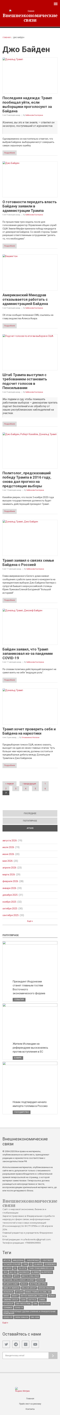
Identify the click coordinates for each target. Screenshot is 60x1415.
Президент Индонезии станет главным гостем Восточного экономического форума (29, 987)
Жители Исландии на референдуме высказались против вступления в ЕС (30, 1047)
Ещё (29, 921)
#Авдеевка (18, 1260)
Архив (42, 828)
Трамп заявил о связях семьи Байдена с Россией (28, 562)
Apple (17, 1276)
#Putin (7, 1260)
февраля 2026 (10, 881)
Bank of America (12, 1288)
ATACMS (40, 1280)
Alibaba (35, 1272)
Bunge (52, 1296)
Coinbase (8, 1308)
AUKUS (24, 1284)
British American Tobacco (33, 1296)
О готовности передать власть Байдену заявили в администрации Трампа (29, 206)
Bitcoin (19, 1292)
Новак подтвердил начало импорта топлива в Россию (30, 1104)
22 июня (38, 1264)
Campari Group (11, 1300)
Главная (6, 37)
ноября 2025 (9, 901)
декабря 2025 (10, 895)
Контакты (30, 1409)
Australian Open (38, 1284)
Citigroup (8, 1304)
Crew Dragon (21, 1317)
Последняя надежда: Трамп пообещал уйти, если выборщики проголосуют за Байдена (27, 104)
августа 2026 (9, 840)
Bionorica (8, 1292)
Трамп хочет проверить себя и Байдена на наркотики (29, 731)
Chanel (42, 1300)
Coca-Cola (45, 1304)
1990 (25, 1264)
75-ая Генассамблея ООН (41, 1268)
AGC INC (13, 1272)
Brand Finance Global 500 (37, 1292)
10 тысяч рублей (12, 1264)
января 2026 (9, 888)
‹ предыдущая (29, 784)
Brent (6, 1296)
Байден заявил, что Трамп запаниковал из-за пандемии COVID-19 (27, 653)
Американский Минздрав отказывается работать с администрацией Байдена (25, 299)
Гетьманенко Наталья (30, 737)
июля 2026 (8, 847)
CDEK (23, 1300)
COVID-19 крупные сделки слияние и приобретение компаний (30, 1312)
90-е (5, 1272)
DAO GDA (35, 1317)
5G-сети (22, 1268)
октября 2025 (9, 908)
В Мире (18, 1058)
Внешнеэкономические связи (30, 18)
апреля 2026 (9, 867)
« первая (9, 784)
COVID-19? (8, 1317)
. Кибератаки (32, 1260)
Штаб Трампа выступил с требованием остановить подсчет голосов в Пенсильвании (24, 381)
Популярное (30, 821)
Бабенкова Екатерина (34, 115)
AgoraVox (24, 1272)
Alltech (7, 1276)
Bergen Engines (46, 1288)
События (19, 999)
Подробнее (9, 153)
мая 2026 (7, 861)
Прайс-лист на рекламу (30, 1404)
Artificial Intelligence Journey (19, 1280)
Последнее (30, 813)
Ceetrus (32, 1300)
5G (15, 1268)
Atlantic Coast (11, 1284)
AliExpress (46, 1272)
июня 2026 (8, 854)
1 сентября (46, 1260)
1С (31, 1264)
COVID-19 (19, 1308)
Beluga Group (29, 1288)
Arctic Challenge (30, 1276)
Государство (21, 1112)
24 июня (8, 1268)
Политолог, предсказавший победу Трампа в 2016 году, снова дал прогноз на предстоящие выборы (26, 479)
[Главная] (30, 11)
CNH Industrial (23, 1304)
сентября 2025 (10, 915)
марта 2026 (8, 874)
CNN (35, 1304)
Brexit (15, 1296)
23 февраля (50, 1264)
